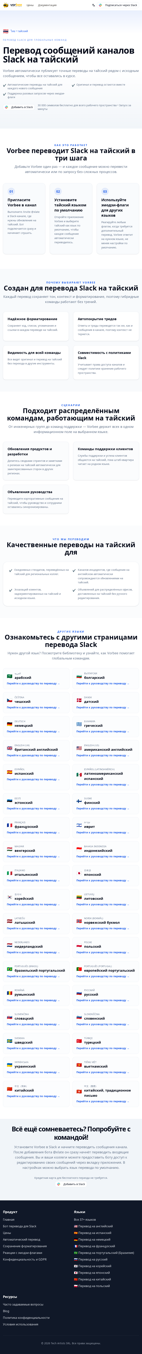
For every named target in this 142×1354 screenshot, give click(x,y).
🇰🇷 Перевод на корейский (92, 1266)
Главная (8, 1220)
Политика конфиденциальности (26, 1318)
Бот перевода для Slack (19, 1226)
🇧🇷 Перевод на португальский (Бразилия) (104, 1253)
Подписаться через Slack (121, 5)
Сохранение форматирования (25, 1246)
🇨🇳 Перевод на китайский (92, 1279)
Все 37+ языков (85, 1220)
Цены (30, 5)
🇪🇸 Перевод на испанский (92, 1233)
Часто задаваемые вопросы (23, 1304)
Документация (47, 5)
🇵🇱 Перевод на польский (92, 1286)
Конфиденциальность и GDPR (25, 1259)
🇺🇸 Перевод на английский (93, 1226)
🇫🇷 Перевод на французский (94, 1246)
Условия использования (20, 1324)
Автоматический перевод (21, 1239)
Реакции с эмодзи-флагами (22, 1253)
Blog (6, 1311)
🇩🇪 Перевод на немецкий (92, 1239)
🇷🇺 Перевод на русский (90, 1259)
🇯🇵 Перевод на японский (92, 1273)
